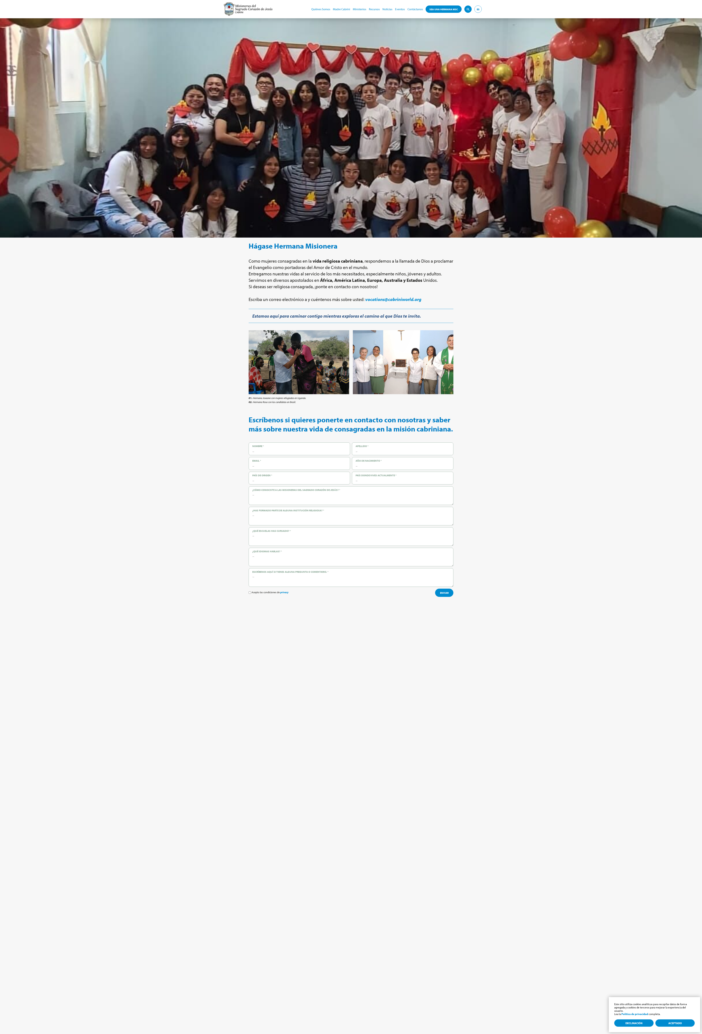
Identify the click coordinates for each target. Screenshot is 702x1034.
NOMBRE (258, 446)
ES (478, 9)
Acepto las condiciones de (269, 592)
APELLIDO (362, 446)
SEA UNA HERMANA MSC (443, 9)
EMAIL (256, 460)
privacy (284, 592)
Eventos (400, 9)
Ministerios (359, 9)
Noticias (387, 9)
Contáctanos (415, 9)
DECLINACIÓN (633, 1023)
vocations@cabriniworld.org (393, 299)
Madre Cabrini (341, 9)
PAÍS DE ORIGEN (262, 475)
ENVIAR (444, 592)
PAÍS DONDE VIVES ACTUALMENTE (376, 475)
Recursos (374, 9)
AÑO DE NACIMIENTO (369, 460)
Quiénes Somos (320, 9)
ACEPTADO (675, 1023)
